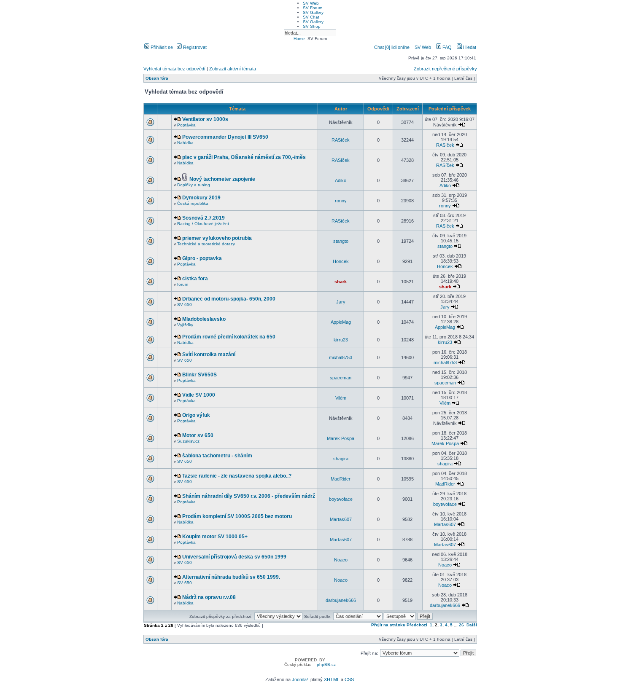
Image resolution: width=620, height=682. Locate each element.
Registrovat (194, 47)
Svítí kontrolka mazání (208, 354)
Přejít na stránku (388, 625)
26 (461, 625)
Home (299, 38)
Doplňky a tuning (193, 185)
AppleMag (341, 322)
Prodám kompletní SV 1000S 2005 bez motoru (237, 516)
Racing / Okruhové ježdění (203, 223)
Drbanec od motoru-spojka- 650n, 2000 (228, 299)
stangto (340, 241)
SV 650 (184, 304)
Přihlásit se (161, 47)
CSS (349, 679)
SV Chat (311, 17)
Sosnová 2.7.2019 (203, 218)
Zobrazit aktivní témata (232, 68)
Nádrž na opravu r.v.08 (209, 597)
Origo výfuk (196, 415)
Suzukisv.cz (188, 441)
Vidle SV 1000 (198, 395)
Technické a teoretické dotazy (206, 244)
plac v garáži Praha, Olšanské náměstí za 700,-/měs (244, 157)
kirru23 (341, 339)
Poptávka (186, 125)
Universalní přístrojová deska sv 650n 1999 (234, 557)
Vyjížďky (185, 324)
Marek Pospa (340, 438)
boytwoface (341, 499)
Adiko (340, 180)
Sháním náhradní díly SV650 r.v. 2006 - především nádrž (248, 496)
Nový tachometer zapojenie (222, 179)
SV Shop (312, 26)
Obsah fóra (157, 78)
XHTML (332, 679)
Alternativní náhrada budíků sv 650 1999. (231, 577)
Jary (340, 301)
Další (471, 625)
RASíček (341, 139)
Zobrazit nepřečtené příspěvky (445, 68)
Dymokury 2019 (201, 198)
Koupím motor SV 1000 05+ (215, 537)
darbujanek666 (341, 600)
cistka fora (195, 279)
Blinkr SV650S (199, 375)
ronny (341, 200)
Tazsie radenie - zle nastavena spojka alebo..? (236, 476)
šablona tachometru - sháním (217, 456)
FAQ (446, 47)
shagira (340, 458)
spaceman (340, 377)
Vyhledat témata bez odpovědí (174, 68)
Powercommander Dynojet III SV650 (225, 137)
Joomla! (300, 679)
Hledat (469, 47)
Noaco (341, 559)
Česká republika (192, 203)
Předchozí (417, 625)
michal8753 (340, 357)
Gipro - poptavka (202, 258)
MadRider (340, 478)
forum (182, 284)
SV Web (311, 3)
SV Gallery (313, 12)
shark (340, 281)
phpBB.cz (326, 664)
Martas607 (341, 519)
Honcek (341, 261)
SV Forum (312, 7)
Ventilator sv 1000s (205, 119)
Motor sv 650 (197, 435)
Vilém (340, 397)
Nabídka (185, 142)
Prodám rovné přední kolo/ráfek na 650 (228, 337)
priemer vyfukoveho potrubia (217, 238)
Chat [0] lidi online (392, 47)
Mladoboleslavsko (204, 319)
